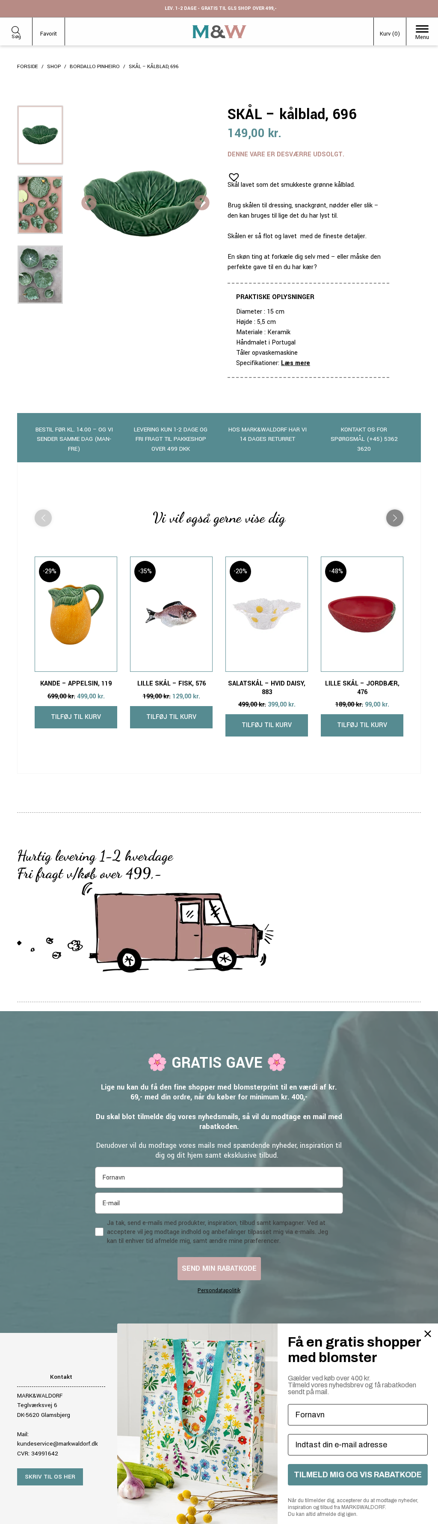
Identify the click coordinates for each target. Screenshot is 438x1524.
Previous (89, 203)
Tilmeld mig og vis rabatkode (358, 1474)
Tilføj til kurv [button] (76, 717)
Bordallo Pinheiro (95, 66)
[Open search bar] (16, 29)
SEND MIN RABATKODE (219, 1268)
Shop (54, 66)
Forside (27, 66)
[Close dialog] (428, 1334)
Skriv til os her (50, 1477)
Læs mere (295, 363)
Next (201, 203)
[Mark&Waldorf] (219, 31)
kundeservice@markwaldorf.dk (57, 1444)
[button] (231, 174)
